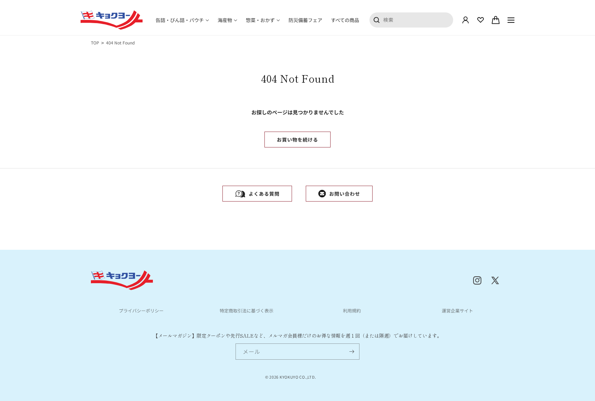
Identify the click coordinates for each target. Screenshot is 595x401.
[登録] (351, 351)
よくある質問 (264, 193)
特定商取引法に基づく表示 (246, 310)
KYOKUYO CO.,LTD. (298, 377)
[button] (182, 20)
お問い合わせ (344, 193)
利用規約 (352, 310)
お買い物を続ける (297, 139)
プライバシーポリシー (141, 310)
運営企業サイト (457, 310)
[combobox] (411, 20)
